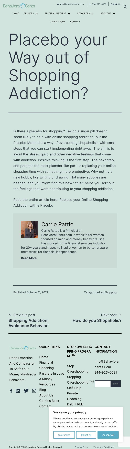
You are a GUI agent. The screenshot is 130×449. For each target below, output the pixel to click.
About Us (106, 13)
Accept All (108, 434)
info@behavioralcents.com (72, 4)
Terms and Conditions (103, 447)
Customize (64, 434)
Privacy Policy (81, 447)
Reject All (86, 434)
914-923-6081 (99, 4)
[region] (86, 424)
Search (115, 384)
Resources (83, 13)
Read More (29, 258)
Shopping (110, 292)
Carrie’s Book (57, 21)
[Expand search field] (125, 5)
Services (29, 13)
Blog (42, 390)
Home (16, 13)
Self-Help (74, 388)
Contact (75, 21)
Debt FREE (75, 404)
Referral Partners (55, 13)
